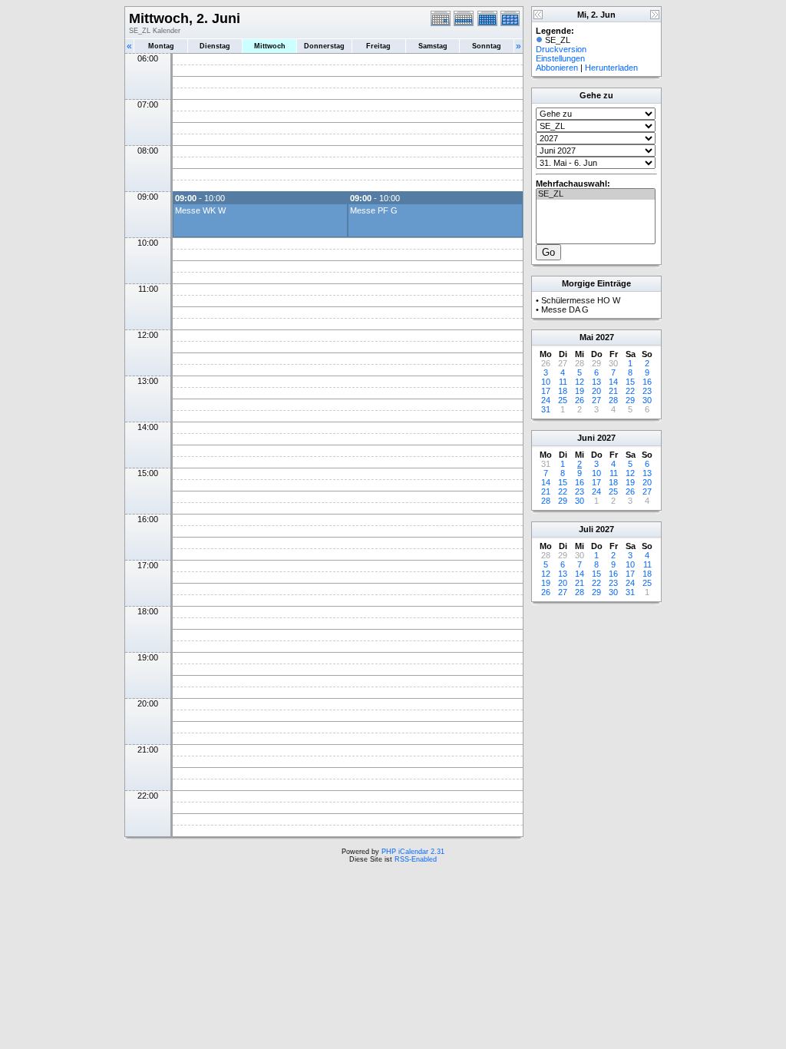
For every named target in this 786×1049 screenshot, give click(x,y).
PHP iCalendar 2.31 (412, 851)
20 (596, 390)
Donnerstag (324, 46)
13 (596, 381)
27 (596, 400)
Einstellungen (560, 58)
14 (613, 381)
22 (630, 390)
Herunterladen (611, 67)
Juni (586, 437)
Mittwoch (270, 46)
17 (545, 390)
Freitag (378, 46)
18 (562, 390)
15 (630, 381)
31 (545, 409)
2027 (605, 337)
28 (613, 400)
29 (630, 400)
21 (613, 390)
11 (563, 381)
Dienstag (215, 46)
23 (647, 390)
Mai (586, 337)
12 (579, 381)
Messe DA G (565, 309)
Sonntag (486, 46)
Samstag (432, 46)
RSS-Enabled (416, 859)
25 (562, 400)
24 (545, 400)
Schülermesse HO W (580, 300)
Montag (161, 46)
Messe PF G (374, 210)
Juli (586, 529)
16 (647, 381)
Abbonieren (557, 67)
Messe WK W (200, 210)
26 (579, 400)
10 (545, 381)
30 (647, 400)
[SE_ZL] (596, 194)
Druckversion (561, 49)
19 (579, 390)
